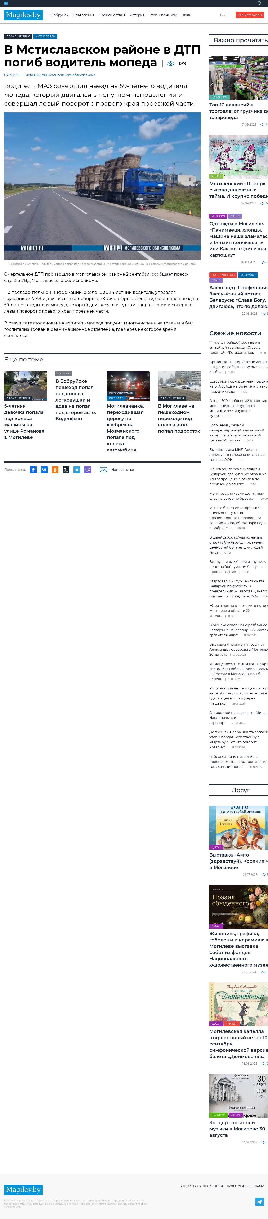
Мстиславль (45, 36)
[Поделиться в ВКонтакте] (44, 469)
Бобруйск (59, 15)
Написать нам (123, 470)
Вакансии (219, 97)
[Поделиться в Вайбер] (87, 469)
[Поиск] (259, 3)
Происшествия (112, 15)
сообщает (162, 274)
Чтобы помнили (163, 15)
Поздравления (223, 274)
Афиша (232, 1023)
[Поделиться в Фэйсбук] (33, 469)
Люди (186, 15)
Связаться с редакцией (202, 1186)
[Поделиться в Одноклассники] (55, 469)
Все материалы (250, 15)
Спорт (216, 175)
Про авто (116, 398)
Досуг (216, 847)
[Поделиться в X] (66, 469)
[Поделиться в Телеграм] (76, 469)
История (137, 15)
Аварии (64, 373)
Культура (218, 1114)
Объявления (83, 15)
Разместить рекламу (245, 1186)
